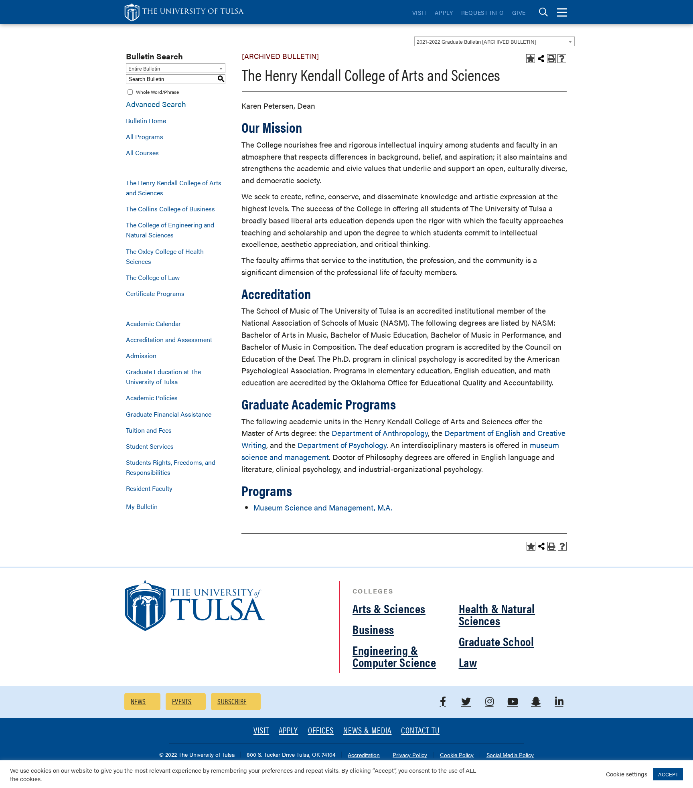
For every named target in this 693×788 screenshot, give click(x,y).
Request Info (482, 12)
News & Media (367, 731)
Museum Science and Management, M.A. (323, 507)
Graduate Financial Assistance (168, 414)
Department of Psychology (342, 445)
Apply (444, 12)
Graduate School (496, 641)
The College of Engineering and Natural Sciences (170, 229)
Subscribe (231, 701)
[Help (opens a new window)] (561, 58)
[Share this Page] (541, 58)
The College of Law (153, 277)
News (138, 701)
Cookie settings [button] (626, 774)
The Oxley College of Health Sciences (165, 256)
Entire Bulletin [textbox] (144, 68)
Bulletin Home (146, 120)
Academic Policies (152, 397)
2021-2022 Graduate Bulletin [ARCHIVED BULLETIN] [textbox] (476, 41)
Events (182, 701)
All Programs (144, 136)
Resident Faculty (149, 488)
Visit (419, 12)
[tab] (543, 12)
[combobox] (494, 41)
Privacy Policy (410, 755)
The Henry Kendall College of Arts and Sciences (173, 187)
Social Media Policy (510, 755)
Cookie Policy (457, 755)
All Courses (142, 152)
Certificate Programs (155, 293)
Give (519, 12)
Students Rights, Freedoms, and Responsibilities (170, 467)
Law (468, 662)
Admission (141, 355)
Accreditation (364, 755)
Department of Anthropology (380, 432)
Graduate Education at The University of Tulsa (163, 376)
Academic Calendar (153, 323)
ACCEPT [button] (668, 774)
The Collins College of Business (170, 208)
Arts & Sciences (389, 608)
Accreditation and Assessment (169, 339)
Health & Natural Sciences (497, 614)
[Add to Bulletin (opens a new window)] (530, 58)
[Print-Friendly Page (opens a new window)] (551, 58)
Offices (321, 731)
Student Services (150, 446)
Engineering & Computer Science (394, 656)
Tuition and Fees (149, 430)
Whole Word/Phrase (157, 91)
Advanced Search (156, 104)
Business (373, 629)
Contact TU (420, 731)
